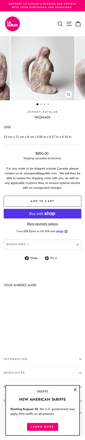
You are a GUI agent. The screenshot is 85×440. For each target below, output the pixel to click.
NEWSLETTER (14, 372)
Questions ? (18, 244)
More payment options (42, 223)
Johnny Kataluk (42, 112)
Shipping (28, 158)
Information (16, 359)
